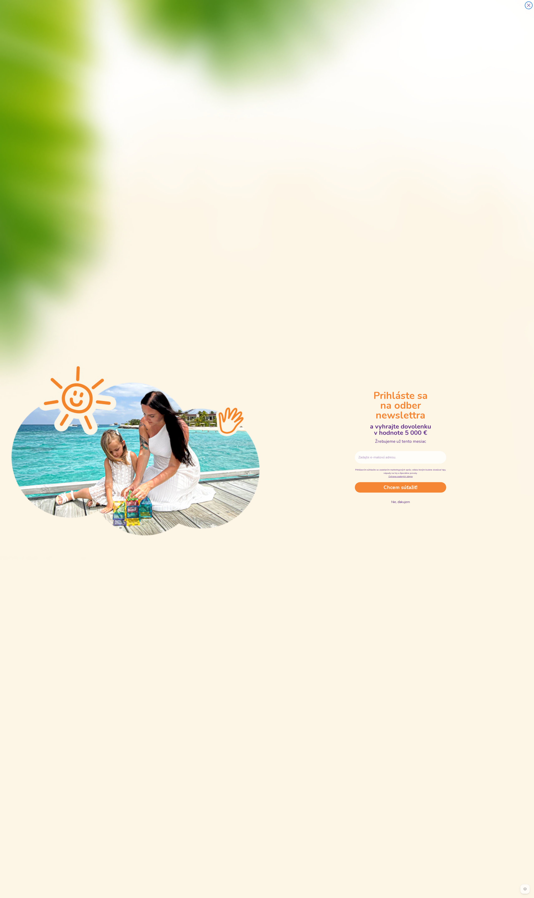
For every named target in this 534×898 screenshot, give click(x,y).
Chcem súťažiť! (400, 487)
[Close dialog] (528, 5)
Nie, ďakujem (400, 502)
